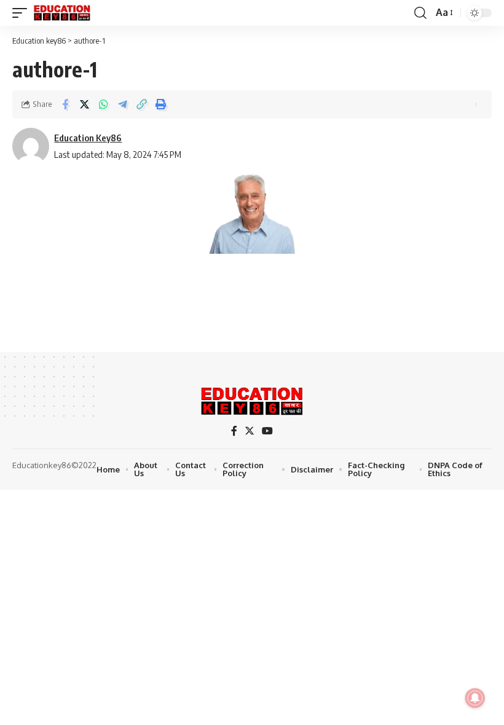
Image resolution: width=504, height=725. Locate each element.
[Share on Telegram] (122, 104)
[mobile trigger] (22, 13)
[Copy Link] (141, 104)
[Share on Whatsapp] (103, 104)
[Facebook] (234, 431)
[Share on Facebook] (65, 104)
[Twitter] (250, 431)
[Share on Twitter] (84, 104)
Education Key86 (88, 137)
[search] (420, 12)
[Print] (160, 104)
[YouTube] (267, 431)
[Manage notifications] (475, 698)
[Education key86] (62, 13)
